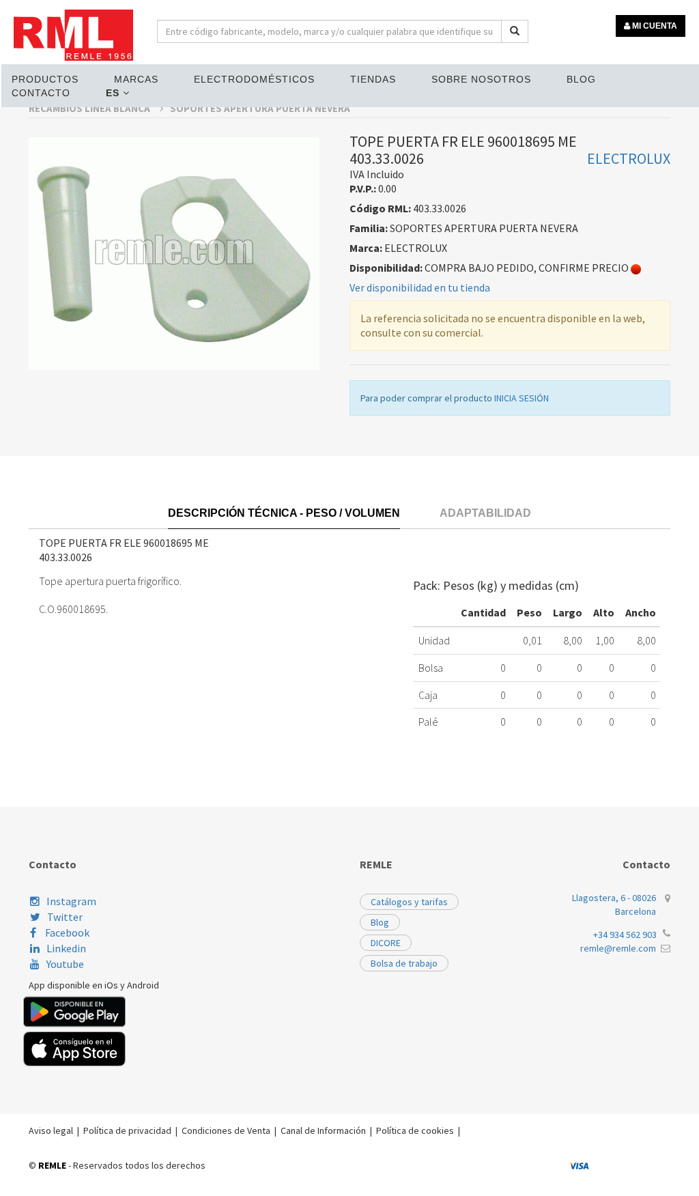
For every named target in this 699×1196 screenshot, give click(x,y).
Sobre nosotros (481, 79)
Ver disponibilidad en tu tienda (420, 287)
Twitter (65, 917)
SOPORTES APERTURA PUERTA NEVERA (260, 108)
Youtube (65, 964)
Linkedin (66, 948)
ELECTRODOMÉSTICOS (254, 79)
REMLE (52, 1165)
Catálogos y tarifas (409, 902)
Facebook (66, 932)
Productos (45, 79)
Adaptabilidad (485, 513)
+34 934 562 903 (625, 934)
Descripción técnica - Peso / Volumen (284, 513)
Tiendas (373, 79)
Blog (581, 79)
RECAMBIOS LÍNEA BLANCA (90, 108)
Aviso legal (51, 1130)
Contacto (41, 92)
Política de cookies (415, 1130)
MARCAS (136, 79)
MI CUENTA (653, 26)
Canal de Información (323, 1130)
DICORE (386, 943)
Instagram (71, 901)
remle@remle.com (618, 948)
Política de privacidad (127, 1130)
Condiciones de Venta (226, 1130)
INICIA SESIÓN (521, 398)
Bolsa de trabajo (404, 963)
